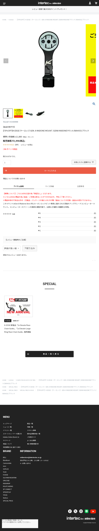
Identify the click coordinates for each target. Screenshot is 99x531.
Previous (6, 60)
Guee (4, 472)
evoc (4, 466)
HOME (4, 20)
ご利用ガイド (31, 437)
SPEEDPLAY (7, 492)
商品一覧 (30, 423)
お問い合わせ (26, 463)
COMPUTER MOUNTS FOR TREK (25, 380)
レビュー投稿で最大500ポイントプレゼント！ (49, 9)
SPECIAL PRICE (13, 387)
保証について (7, 444)
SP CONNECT (7, 489)
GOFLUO (6, 469)
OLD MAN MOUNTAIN (9, 478)
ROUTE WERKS (8, 486)
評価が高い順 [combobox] (10, 248)
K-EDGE (11, 20)
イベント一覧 (7, 430)
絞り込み (31, 248)
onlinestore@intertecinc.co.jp (30, 457)
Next (93, 60)
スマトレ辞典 (31, 430)
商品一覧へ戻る (51, 354)
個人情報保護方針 (33, 444)
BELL (4, 457)
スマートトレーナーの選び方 (12, 434)
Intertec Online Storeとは (11, 437)
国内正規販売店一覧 (33, 434)
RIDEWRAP (6, 483)
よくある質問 (31, 440)
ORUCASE (6, 480)
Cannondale (7, 463)
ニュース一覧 (7, 427)
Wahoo (5, 498)
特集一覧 (30, 427)
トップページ (7, 423)
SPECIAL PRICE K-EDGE (27, 390)
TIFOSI (5, 495)
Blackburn (6, 460)
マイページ (6, 440)
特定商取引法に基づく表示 (11, 447)
